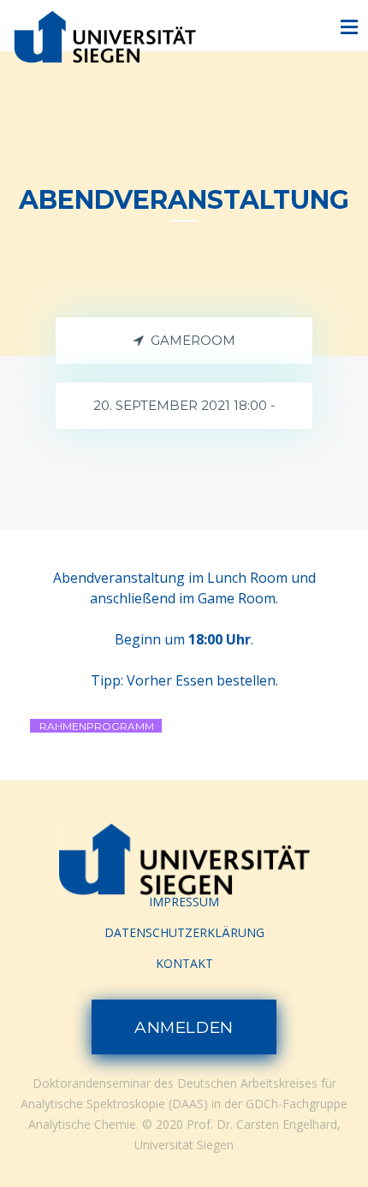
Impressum (184, 901)
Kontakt (184, 963)
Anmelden (184, 1027)
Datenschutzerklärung (184, 932)
